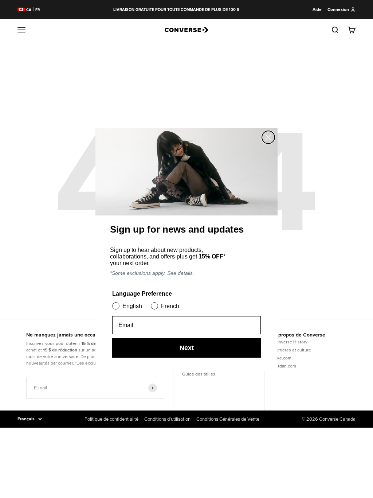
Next (187, 347)
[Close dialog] (268, 137)
